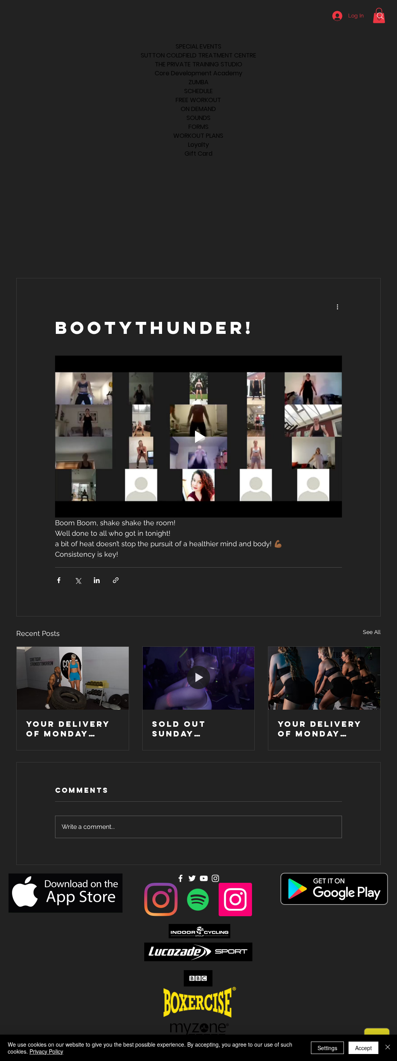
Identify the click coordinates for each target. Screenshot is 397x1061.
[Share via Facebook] (58, 580)
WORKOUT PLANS (198, 135)
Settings (327, 1048)
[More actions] (337, 306)
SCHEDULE (198, 91)
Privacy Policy (46, 1051)
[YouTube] (204, 878)
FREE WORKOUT (198, 100)
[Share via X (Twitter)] (77, 580)
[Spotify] (198, 899)
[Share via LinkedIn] (96, 580)
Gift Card (198, 153)
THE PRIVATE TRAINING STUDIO (198, 64)
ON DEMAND (198, 108)
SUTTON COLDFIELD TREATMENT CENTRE (198, 55)
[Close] (387, 1048)
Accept (363, 1048)
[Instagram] (161, 899)
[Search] (380, 16)
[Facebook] (180, 878)
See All (372, 632)
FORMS (198, 126)
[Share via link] (115, 580)
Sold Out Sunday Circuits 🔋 (183, 728)
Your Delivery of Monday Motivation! (68, 728)
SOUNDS (198, 117)
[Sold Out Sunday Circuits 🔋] (199, 678)
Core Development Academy (198, 73)
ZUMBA (198, 82)
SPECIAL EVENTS (198, 46)
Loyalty (198, 144)
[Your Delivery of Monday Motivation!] (73, 678)
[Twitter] (192, 878)
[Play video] (198, 436)
